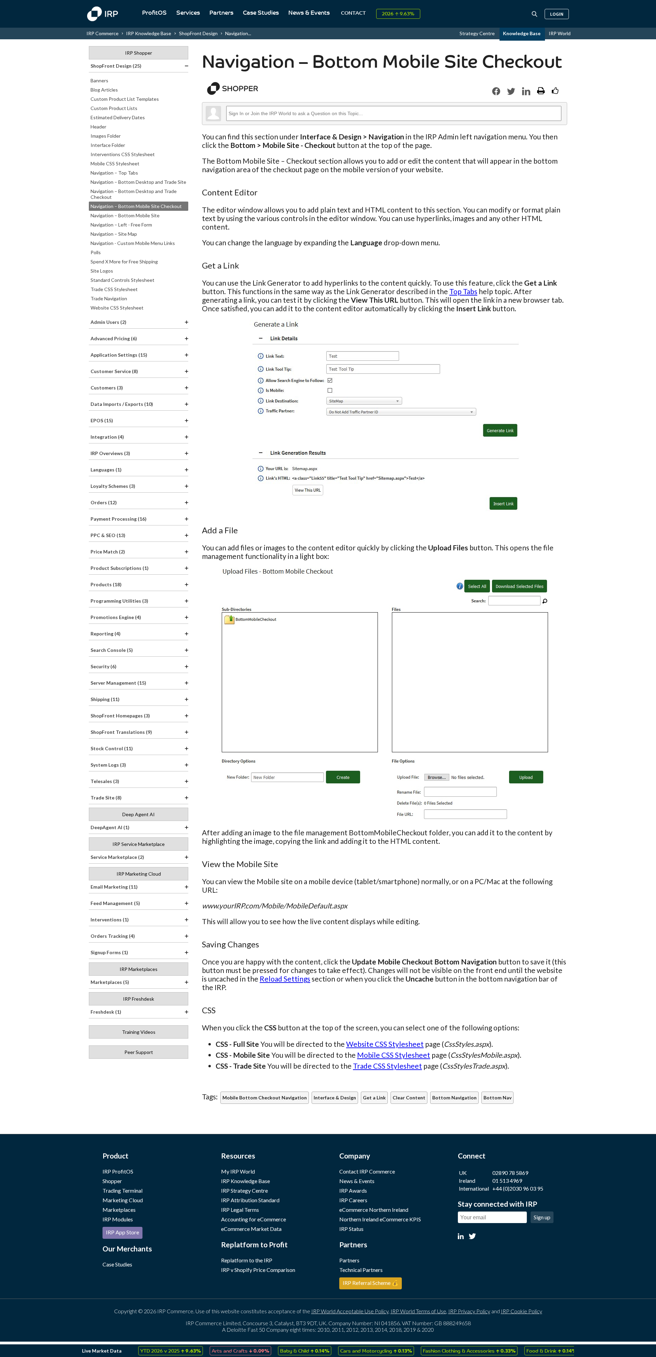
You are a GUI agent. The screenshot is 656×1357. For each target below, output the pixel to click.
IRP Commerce (102, 33)
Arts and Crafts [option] (222, 1350)
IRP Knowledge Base (148, 33)
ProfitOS (154, 13)
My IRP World (238, 1171)
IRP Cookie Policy (521, 1311)
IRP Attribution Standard (250, 1200)
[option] (153, 1350)
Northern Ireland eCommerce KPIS (380, 1219)
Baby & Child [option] (287, 1350)
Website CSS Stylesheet (385, 1044)
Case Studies (261, 13)
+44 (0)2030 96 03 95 (517, 1188)
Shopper (112, 1181)
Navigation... (238, 33)
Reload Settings (285, 978)
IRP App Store (122, 1232)
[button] (496, 91)
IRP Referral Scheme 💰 (370, 1282)
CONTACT (353, 13)
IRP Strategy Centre (244, 1190)
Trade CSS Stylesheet (387, 1065)
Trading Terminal (122, 1190)
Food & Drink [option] (534, 1350)
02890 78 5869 (510, 1172)
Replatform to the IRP (246, 1260)
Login (556, 14)
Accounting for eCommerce (253, 1219)
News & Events (309, 13)
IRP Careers (353, 1200)
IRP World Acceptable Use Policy (349, 1311)
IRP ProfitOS (117, 1171)
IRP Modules (117, 1219)
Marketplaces (119, 1209)
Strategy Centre (478, 33)
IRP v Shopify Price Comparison (258, 1269)
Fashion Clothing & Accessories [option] (451, 1350)
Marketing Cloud (122, 1200)
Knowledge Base (522, 33)
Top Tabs (463, 291)
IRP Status (351, 1228)
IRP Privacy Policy (469, 1311)
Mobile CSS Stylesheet (393, 1055)
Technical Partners (361, 1269)
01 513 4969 (507, 1180)
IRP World (560, 33)
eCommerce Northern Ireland (373, 1209)
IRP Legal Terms (240, 1209)
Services (188, 13)
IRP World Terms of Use (418, 1311)
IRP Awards (353, 1190)
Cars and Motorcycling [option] (358, 1350)
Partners (221, 13)
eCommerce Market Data (251, 1228)
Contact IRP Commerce (367, 1171)
